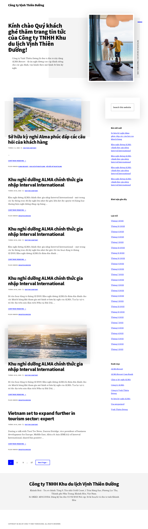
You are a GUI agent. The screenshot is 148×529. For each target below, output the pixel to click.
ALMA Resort (23, 166)
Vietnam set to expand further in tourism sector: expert (41, 415)
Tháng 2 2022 (117, 296)
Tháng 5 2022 (117, 285)
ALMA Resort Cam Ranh (122, 374)
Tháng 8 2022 (117, 269)
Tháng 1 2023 (117, 242)
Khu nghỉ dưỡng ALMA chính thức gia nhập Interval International (45, 182)
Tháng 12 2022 (118, 248)
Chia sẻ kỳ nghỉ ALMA (37, 166)
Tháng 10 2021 (118, 312)
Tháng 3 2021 (117, 339)
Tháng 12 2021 (117, 306)
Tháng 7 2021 (117, 323)
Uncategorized (24, 216)
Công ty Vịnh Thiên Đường (26, 5)
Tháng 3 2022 (117, 290)
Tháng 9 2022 (117, 264)
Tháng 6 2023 (117, 232)
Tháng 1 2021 (117, 349)
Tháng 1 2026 (117, 221)
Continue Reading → (17, 161)
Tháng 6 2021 (117, 328)
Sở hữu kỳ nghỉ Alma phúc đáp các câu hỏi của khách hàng (46, 139)
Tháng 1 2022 (117, 301)
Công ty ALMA (117, 385)
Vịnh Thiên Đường (119, 409)
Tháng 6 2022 (117, 280)
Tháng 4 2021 (117, 333)
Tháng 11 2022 (117, 253)
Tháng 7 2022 (117, 274)
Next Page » (42, 463)
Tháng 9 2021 (117, 317)
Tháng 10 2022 (118, 258)
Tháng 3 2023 (117, 237)
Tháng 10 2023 (118, 226)
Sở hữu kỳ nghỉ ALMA (54, 166)
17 (33, 463)
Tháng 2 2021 (117, 344)
